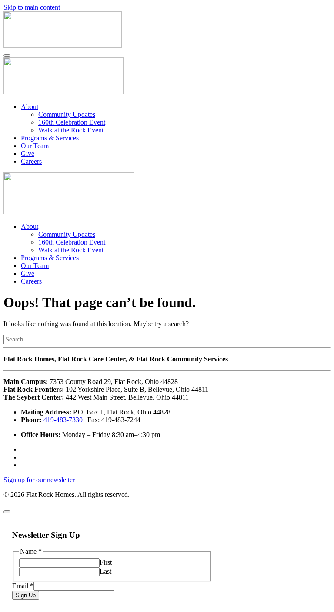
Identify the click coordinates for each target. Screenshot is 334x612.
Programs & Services (50, 138)
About (29, 106)
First (106, 562)
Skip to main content (31, 7)
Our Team (35, 145)
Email (22, 585)
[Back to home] (62, 45)
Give (27, 153)
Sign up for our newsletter (39, 479)
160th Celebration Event (71, 122)
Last (105, 571)
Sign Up (26, 595)
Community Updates (66, 114)
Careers (31, 161)
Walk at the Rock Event (71, 130)
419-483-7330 (63, 419)
